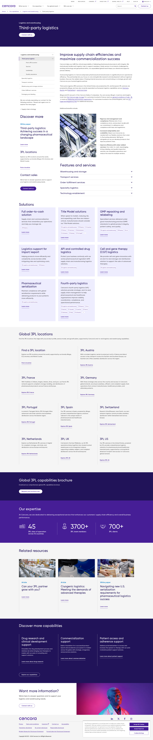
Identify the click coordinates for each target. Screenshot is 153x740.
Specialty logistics (27, 78)
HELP (128, 1)
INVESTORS (103, 1)
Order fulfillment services (29, 90)
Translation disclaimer (25, 727)
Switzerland (71, 90)
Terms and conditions (32, 724)
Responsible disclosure (57, 727)
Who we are (68, 6)
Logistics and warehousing (31, 11)
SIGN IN (135, 1)
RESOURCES (81, 1)
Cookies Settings (139, 733)
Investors (44, 724)
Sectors (28, 66)
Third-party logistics (28, 58)
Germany (125, 88)
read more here (82, 90)
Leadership (29, 70)
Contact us (55, 724)
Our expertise (37, 6)
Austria (62, 90)
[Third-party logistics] (53, 59)
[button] (146, 1)
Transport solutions (27, 82)
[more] (84, 233)
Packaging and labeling (28, 94)
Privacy (21, 724)
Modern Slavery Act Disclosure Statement (31, 731)
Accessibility (65, 724)
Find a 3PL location (31, 62)
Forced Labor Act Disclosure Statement (58, 731)
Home (4, 11)
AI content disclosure (41, 727)
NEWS (72, 1)
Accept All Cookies (139, 724)
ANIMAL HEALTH (116, 1)
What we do (23, 6)
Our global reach (52, 6)
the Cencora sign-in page (75, 97)
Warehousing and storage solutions (32, 86)
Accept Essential (139, 728)
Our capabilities (14, 11)
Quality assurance (31, 74)
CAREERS (91, 1)
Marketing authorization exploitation (80, 99)
